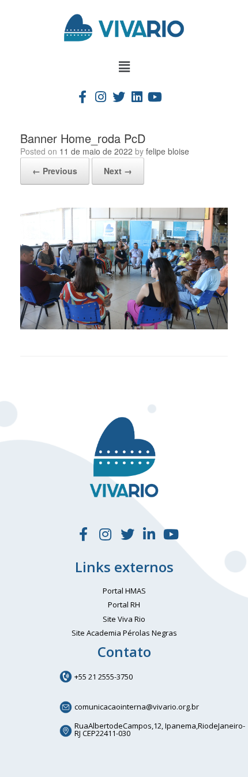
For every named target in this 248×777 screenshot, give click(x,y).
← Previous (54, 171)
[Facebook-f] (82, 96)
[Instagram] (100, 96)
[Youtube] (155, 96)
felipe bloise (167, 151)
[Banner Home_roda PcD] (124, 326)
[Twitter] (118, 96)
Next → (118, 171)
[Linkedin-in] (149, 535)
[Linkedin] (136, 96)
